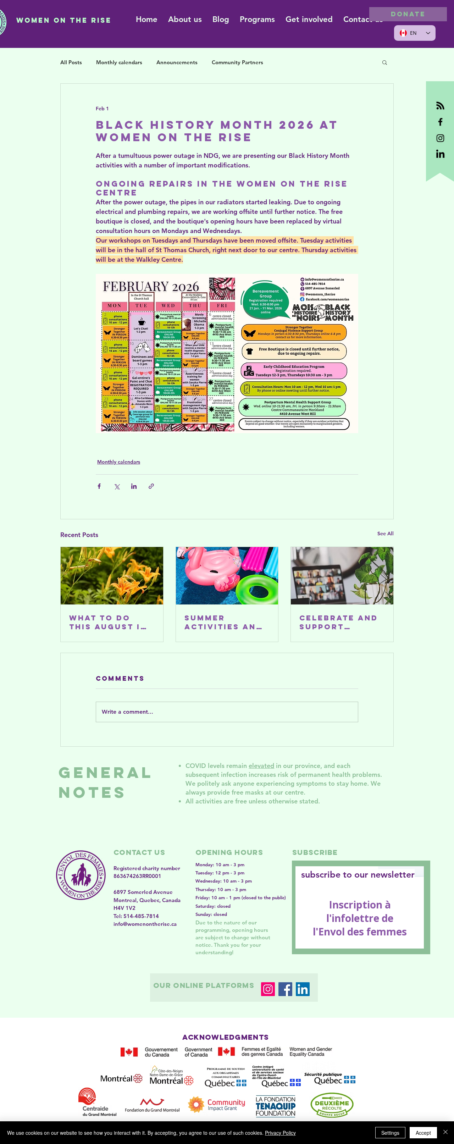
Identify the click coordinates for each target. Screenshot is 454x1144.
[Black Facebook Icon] (440, 122)
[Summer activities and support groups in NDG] (227, 575)
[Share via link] (151, 486)
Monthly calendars (119, 62)
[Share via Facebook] (99, 486)
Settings (390, 1132)
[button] (384, 62)
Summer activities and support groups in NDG (223, 622)
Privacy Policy (280, 1132)
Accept (423, 1132)
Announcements (177, 62)
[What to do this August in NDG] (112, 575)
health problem (354, 774)
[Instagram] (268, 989)
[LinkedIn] (303, 989)
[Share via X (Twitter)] (116, 486)
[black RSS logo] (440, 105)
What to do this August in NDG (108, 622)
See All (385, 533)
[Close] (445, 1132)
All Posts (71, 62)
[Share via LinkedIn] (134, 486)
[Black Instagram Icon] (440, 138)
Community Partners (237, 62)
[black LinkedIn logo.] (440, 154)
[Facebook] (285, 989)
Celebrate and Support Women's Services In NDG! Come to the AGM (338, 622)
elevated (261, 766)
